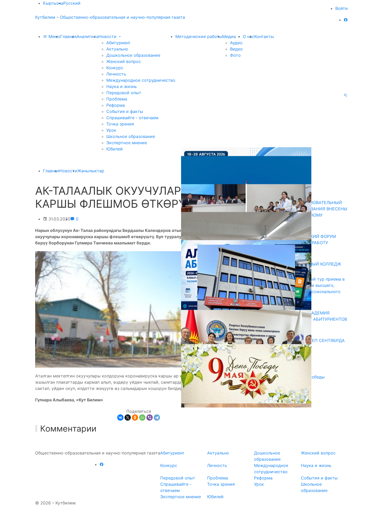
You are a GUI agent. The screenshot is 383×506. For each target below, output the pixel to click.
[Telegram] (157, 417)
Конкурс (114, 67)
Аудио (236, 42)
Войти (341, 8)
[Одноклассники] (135, 417)
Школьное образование (130, 136)
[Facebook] (346, 19)
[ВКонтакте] (120, 417)
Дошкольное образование (133, 55)
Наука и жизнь (121, 86)
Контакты (264, 36)
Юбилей (114, 148)
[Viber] (149, 417)
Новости (108, 36)
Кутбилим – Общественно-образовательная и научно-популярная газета (110, 17)
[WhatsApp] (142, 417)
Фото (235, 55)
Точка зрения (120, 123)
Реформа (115, 105)
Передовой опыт (123, 92)
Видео (236, 49)
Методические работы (198, 36)
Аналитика (87, 36)
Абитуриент (118, 42)
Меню (53, 36)
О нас (248, 36)
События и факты (124, 111)
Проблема (116, 99)
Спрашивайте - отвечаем (132, 117)
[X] (128, 417)
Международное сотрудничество (140, 80)
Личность (116, 74)
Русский (72, 3)
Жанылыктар (90, 170)
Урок (111, 130)
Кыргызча (53, 3)
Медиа (229, 36)
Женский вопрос (123, 61)
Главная (68, 36)
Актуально (117, 49)
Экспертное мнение (126, 142)
